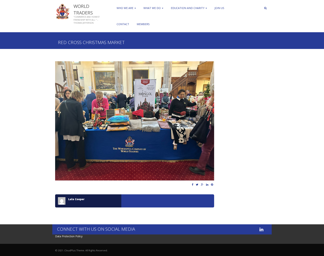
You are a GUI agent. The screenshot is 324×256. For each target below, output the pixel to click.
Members (143, 24)
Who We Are (125, 8)
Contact (123, 24)
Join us (219, 8)
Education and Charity (188, 8)
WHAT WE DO (152, 8)
